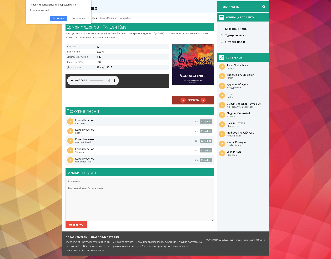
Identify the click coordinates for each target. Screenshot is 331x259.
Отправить (76, 224)
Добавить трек (76, 237)
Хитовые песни (235, 42)
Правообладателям (105, 237)
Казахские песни (236, 29)
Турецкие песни (235, 35)
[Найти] (263, 6)
